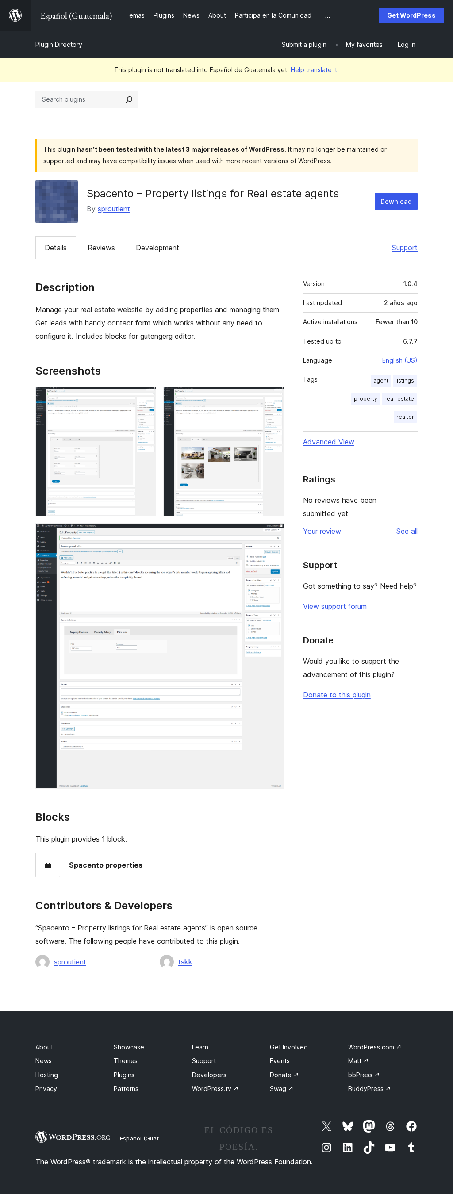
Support (405, 247)
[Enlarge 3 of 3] (272, 535)
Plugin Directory (58, 44)
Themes (126, 1060)
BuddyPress (369, 1088)
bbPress (364, 1075)
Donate (284, 1075)
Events (280, 1060)
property (365, 398)
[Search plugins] (129, 99)
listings (404, 380)
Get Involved (289, 1047)
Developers (209, 1075)
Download (396, 201)
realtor (405, 416)
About (44, 1047)
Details (56, 247)
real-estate (399, 398)
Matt (358, 1060)
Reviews (101, 247)
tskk (185, 961)
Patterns (126, 1088)
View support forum (335, 606)
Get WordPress (411, 15)
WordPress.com (375, 1047)
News (43, 1060)
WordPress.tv (215, 1088)
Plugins (124, 1075)
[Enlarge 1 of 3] (144, 398)
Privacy (46, 1088)
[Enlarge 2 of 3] (272, 398)
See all (407, 531)
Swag (282, 1088)
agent (380, 380)
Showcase (129, 1047)
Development (157, 247)
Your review (322, 531)
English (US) (400, 360)
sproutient (114, 208)
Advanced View (328, 441)
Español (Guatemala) (148, 1138)
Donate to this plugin (337, 694)
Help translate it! (315, 69)
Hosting (46, 1075)
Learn (200, 1047)
